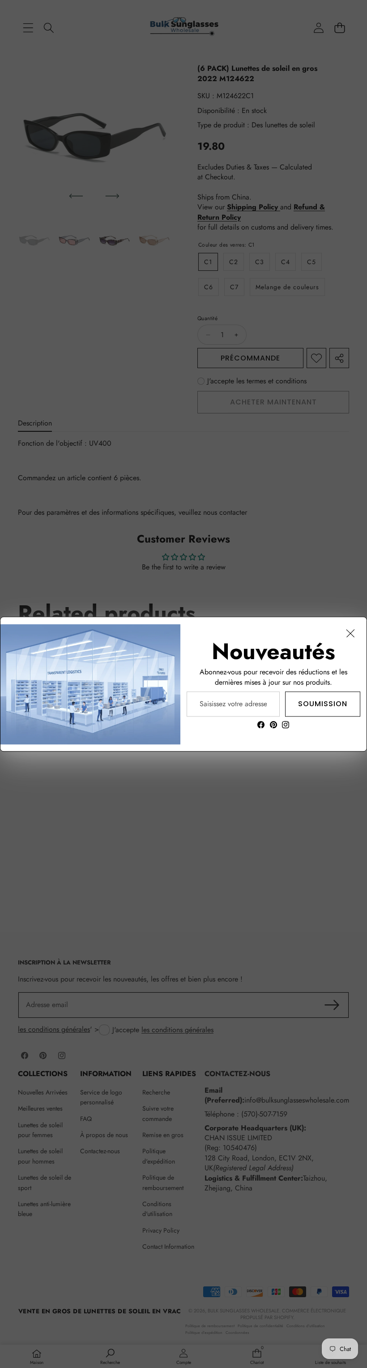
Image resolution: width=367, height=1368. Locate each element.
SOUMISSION (322, 703)
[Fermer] (350, 633)
